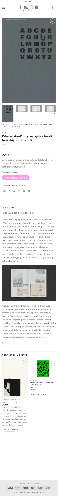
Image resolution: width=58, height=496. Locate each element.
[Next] (51, 60)
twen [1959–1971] (9, 402)
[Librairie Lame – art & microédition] (29, 7)
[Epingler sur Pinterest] (24, 191)
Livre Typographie (11, 127)
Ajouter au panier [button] (10, 430)
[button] (3, 7)
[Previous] (6, 60)
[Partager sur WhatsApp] (4, 191)
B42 (4, 132)
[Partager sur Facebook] (9, 191)
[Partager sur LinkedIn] (29, 191)
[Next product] (4, 149)
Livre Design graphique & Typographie (32, 124)
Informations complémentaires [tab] (18, 213)
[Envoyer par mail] (19, 191)
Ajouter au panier (16, 177)
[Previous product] (10, 149)
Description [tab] (8, 207)
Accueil (6, 124)
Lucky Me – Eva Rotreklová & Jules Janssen (42, 383)
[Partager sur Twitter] (14, 191)
